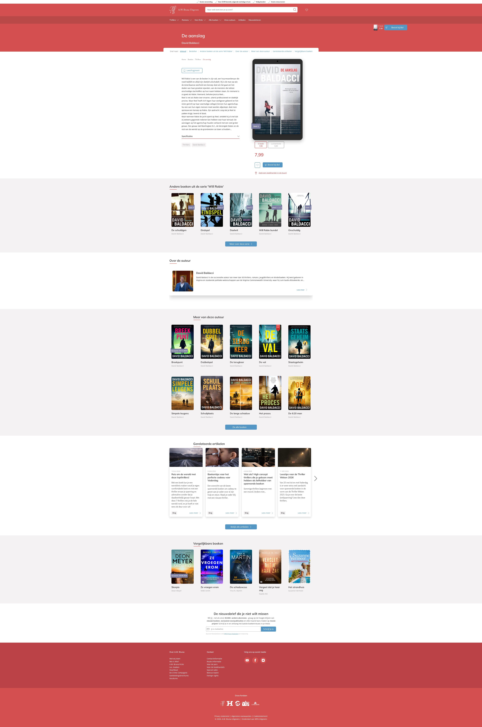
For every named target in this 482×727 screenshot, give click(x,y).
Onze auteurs (229, 20)
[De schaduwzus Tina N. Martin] (241, 571)
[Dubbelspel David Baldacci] (212, 345)
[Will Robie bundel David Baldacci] (270, 214)
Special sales (212, 670)
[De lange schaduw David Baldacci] (241, 396)
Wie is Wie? (174, 661)
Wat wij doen (174, 658)
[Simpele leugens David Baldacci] (182, 396)
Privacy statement (222, 716)
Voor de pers (212, 664)
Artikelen (242, 20)
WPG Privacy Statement (231, 634)
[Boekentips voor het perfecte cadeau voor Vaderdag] (222, 482)
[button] (316, 478)
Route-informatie (214, 661)
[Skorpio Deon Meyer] (182, 571)
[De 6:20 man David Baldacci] (299, 396)
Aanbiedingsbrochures (179, 675)
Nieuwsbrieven (255, 20)
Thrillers (172, 20)
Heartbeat (173, 670)
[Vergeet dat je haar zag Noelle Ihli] (270, 572)
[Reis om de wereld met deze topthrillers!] (186, 482)
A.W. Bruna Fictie (176, 664)
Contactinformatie (214, 658)
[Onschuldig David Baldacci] (299, 214)
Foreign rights (213, 675)
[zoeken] (295, 9)
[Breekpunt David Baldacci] (182, 345)
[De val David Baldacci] (270, 345)
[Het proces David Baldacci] (270, 396)
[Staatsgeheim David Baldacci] (299, 345)
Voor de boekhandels (216, 667)
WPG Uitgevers (261, 719)
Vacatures (173, 678)
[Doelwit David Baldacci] (241, 214)
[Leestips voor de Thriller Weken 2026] (294, 482)
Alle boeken (213, 20)
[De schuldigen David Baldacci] (182, 214)
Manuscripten (213, 673)
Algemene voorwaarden (241, 716)
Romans (185, 20)
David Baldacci (199, 145)
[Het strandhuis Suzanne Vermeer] (299, 571)
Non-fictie (199, 20)
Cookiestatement (260, 716)
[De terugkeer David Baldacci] (241, 345)
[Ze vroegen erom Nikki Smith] (212, 571)
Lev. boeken (174, 667)
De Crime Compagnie (178, 673)
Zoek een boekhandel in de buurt (273, 173)
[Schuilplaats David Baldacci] (212, 396)
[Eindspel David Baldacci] (212, 214)
